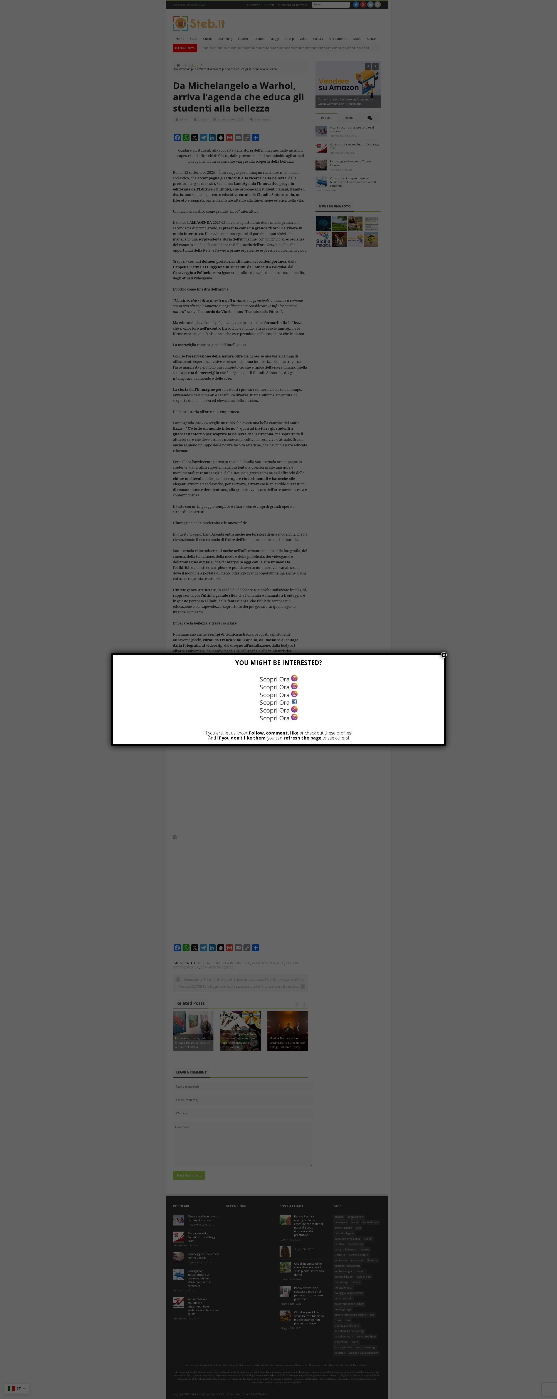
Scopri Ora (275, 679)
